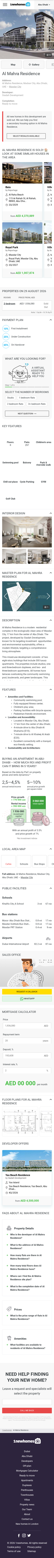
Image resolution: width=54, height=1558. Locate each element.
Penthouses (27, 1490)
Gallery (35, 64)
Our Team (27, 1509)
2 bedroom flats (15, 404)
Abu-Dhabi (43, 4)
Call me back (27, 1410)
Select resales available (26, 136)
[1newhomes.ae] (27, 1441)
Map (13, 64)
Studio (10, 397)
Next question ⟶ (27, 413)
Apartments (27, 1480)
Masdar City (15, 86)
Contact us (27, 1519)
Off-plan (27, 1466)
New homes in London (27, 1524)
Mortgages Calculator (27, 1470)
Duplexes (27, 1485)
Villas (27, 1499)
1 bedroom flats (27, 397)
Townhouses (27, 1495)
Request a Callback (27, 991)
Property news (27, 1504)
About (27, 1514)
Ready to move (27, 1475)
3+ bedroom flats (37, 404)
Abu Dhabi (27, 1456)
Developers (27, 1461)
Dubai (27, 1451)
